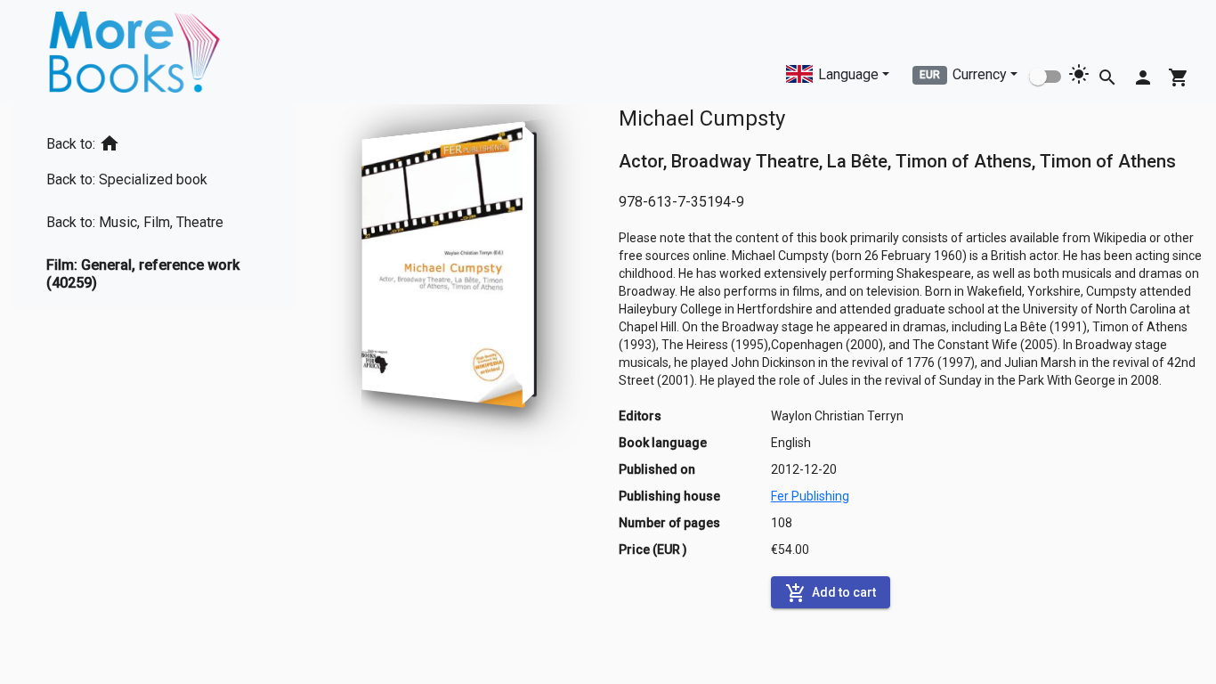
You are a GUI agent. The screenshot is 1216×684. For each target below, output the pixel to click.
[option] (152, 140)
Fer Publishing (810, 496)
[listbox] (152, 206)
